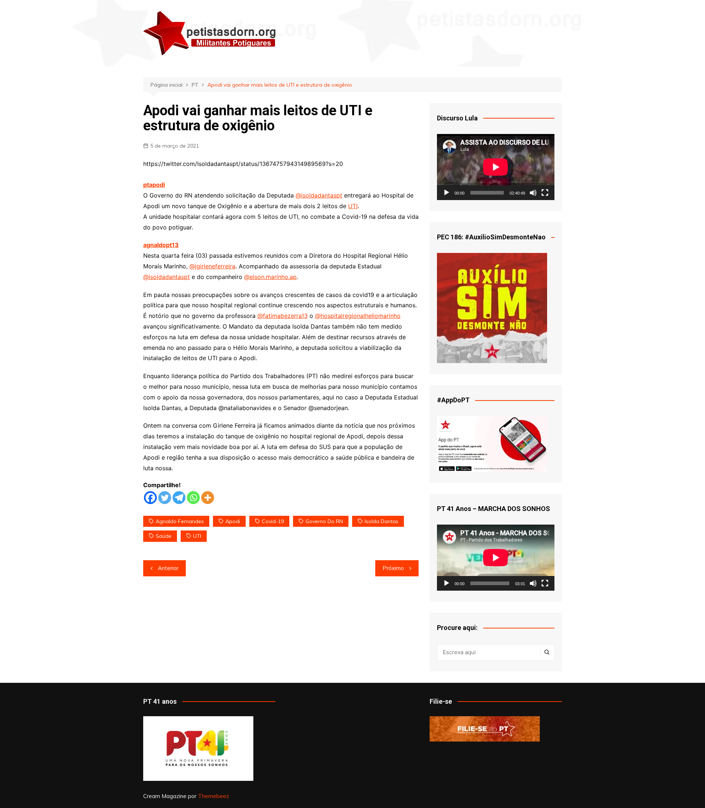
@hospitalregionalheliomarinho (358, 315)
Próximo (393, 568)
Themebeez (213, 796)
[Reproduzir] (446, 192)
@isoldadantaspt (319, 195)
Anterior (168, 568)
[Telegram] (179, 497)
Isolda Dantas (381, 521)
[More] (207, 497)
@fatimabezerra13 (282, 315)
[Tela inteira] (545, 192)
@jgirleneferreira (212, 266)
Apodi (232, 521)
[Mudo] (533, 192)
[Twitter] (164, 497)
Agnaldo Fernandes (180, 521)
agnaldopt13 (161, 245)
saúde (163, 536)
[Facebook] (150, 497)
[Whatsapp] (193, 497)
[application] (495, 167)
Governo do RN (324, 521)
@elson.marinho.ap (270, 276)
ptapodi (154, 184)
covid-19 (273, 521)
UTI (353, 206)
